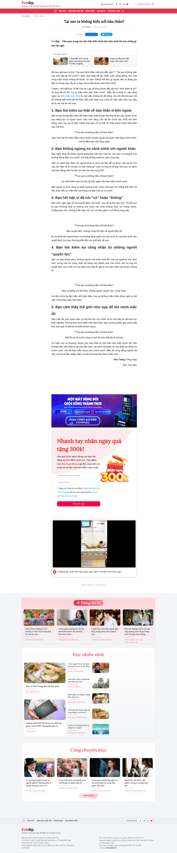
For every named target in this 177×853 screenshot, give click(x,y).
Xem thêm (88, 795)
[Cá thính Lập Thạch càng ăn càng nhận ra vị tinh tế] (100, 714)
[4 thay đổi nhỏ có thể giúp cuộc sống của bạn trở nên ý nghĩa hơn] (60, 61)
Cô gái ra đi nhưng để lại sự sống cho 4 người (78, 726)
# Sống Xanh (30, 731)
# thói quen (74, 640)
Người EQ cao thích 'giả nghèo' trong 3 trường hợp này (136, 783)
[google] (123, 4)
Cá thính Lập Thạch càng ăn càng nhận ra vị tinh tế (79, 711)
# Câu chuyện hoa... (132, 642)
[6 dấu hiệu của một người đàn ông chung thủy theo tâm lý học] (105, 617)
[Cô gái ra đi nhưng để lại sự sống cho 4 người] (100, 729)
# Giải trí (71, 671)
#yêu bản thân (101, 585)
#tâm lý (85, 585)
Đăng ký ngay (79, 504)
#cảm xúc (91, 585)
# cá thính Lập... (81, 717)
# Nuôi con (29, 640)
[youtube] (127, 4)
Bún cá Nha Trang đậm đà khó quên (42, 686)
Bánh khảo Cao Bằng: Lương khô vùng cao (79, 696)
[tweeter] (120, 4)
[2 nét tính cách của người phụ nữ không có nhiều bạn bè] (72, 767)
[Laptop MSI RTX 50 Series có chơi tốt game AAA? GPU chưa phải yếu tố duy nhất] (45, 709)
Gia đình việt (71, 821)
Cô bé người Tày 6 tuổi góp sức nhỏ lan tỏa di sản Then (79, 665)
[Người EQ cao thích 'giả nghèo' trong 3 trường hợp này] (137, 767)
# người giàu (41, 791)
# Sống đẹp (72, 733)
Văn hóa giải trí (75, 11)
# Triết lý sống (31, 791)
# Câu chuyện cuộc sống (134, 640)
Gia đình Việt (114, 11)
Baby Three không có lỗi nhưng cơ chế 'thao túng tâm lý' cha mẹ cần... (38, 631)
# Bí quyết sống (64, 640)
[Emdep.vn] (28, 3)
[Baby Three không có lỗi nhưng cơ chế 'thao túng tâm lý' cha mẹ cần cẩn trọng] (39, 617)
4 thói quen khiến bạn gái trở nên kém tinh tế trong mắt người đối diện (104, 783)
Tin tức (62, 11)
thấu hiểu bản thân (70, 96)
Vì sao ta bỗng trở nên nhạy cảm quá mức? (119, 59)
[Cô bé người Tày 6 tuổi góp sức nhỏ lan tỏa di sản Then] (100, 668)
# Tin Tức (71, 687)
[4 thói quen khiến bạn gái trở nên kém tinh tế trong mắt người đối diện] (105, 767)
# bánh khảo (80, 702)
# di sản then (79, 671)
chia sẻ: (79, 34)
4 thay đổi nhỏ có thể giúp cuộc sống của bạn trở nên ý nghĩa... (79, 61)
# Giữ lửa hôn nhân (98, 640)
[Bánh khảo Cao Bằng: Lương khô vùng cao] (100, 698)
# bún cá (37, 692)
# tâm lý (108, 640)
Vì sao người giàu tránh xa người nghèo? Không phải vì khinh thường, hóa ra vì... (38, 783)
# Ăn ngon (30, 692)
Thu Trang (86, 27)
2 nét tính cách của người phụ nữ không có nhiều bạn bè (72, 781)
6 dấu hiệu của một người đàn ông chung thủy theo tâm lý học (105, 631)
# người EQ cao (140, 791)
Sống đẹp (90, 11)
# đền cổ (78, 687)
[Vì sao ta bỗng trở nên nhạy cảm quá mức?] (101, 61)
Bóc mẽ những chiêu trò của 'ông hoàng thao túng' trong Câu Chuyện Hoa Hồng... (137, 631)
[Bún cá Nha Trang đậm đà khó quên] (45, 673)
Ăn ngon (101, 11)
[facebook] (116, 4)
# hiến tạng (81, 733)
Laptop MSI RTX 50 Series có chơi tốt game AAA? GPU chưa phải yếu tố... (44, 724)
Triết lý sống (38, 16)
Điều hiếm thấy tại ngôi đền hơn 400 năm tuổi (79, 680)
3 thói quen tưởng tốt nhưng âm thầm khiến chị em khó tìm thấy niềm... (71, 631)
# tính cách (73, 788)
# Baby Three (38, 640)
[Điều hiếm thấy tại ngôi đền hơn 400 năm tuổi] (100, 683)
